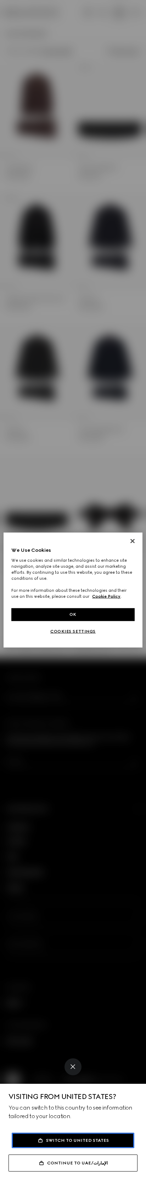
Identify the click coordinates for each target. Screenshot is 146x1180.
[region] (73, 590)
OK (73, 614)
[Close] (73, 1066)
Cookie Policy (106, 596)
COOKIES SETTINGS (73, 631)
